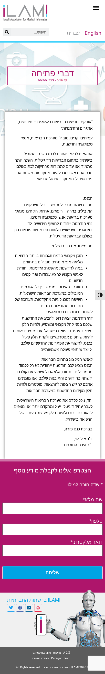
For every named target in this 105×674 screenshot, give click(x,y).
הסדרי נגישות (40, 658)
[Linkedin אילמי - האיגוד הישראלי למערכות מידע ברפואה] (29, 608)
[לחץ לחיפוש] (7, 32)
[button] (96, 7)
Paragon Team (61, 658)
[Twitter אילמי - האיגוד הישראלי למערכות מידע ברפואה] (11, 608)
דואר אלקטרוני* (86, 541)
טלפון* (96, 520)
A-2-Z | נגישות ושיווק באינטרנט (51, 652)
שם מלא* (93, 499)
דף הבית (62, 80)
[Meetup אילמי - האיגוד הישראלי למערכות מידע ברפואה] (38, 608)
